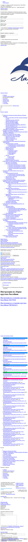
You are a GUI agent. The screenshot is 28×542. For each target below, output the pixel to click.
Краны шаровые (12, 153)
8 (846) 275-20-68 (4, 7)
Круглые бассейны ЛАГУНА (7, 260)
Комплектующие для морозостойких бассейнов (13, 460)
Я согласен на (13, 27)
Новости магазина (6, 253)
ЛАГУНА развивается (5, 275)
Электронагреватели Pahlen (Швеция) (16, 208)
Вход (4, 1)
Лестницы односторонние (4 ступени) (16, 166)
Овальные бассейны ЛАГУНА (7, 263)
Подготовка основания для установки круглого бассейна (13, 279)
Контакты (5, 98)
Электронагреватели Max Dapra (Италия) (17, 209)
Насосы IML (11, 157)
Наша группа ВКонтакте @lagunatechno (9, 242)
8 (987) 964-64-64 (20, 7)
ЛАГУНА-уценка (7, 454)
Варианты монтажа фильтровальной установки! (11, 243)
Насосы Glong (11, 156)
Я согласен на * (13, 526)
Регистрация (6, 2)
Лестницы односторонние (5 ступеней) (17, 167)
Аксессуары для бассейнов (9, 459)
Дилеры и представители (8, 96)
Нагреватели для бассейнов (9, 461)
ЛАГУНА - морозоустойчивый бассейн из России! (12, 269)
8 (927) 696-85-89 (19, 485)
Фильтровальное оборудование (10, 456)
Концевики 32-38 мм (13, 150)
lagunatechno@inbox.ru (21, 487)
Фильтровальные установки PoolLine (16, 145)
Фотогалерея (6, 99)
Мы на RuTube (4, 241)
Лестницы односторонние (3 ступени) (16, 164)
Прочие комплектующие (13, 200)
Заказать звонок (4, 8)
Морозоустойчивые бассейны (9, 451)
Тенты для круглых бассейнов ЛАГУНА (17, 227)
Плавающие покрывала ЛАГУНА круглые (17, 222)
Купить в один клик (15, 527)
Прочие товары (6, 465)
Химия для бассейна (7, 462)
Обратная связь (4, 502)
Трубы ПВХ (11, 154)
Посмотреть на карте (10, 494)
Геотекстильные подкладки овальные (16, 175)
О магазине (5, 103)
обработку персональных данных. (15, 27)
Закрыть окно (4, 45)
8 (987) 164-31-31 (12, 7)
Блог (2, 267)
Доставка (5, 102)
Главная (5, 95)
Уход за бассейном (7, 455)
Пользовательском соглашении (15, 540)
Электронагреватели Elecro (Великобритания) (14, 211)
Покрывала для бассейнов (9, 464)
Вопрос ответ (6, 101)
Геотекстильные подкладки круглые (16, 174)
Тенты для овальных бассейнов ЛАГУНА (17, 228)
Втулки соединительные (13, 196)
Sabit (24, 497)
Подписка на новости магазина (7, 247)
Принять (25, 538)
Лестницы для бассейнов (8, 458)
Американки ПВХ (12, 151)
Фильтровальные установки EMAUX (16, 144)
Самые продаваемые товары (7, 335)
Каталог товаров (4, 111)
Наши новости (4, 239)
